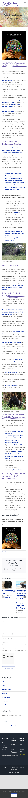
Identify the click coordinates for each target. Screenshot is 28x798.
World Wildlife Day (7, 80)
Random (5, 701)
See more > (20, 206)
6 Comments (7, 597)
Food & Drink (7, 689)
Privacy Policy (14, 769)
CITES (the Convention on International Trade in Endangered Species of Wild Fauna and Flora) (14, 312)
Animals (4, 551)
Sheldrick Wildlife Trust (11, 385)
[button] (3, 597)
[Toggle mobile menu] (25, 2)
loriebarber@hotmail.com (10, 755)
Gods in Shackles (18, 285)
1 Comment (20, 612)
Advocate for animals (11, 442)
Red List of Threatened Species (13, 152)
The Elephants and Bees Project (11, 342)
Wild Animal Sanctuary (11, 372)
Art (4, 686)
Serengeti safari (20, 100)
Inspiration (6, 697)
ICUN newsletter (19, 445)
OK (14, 795)
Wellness (5, 705)
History (5, 693)
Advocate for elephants (12, 440)
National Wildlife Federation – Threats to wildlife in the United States (14, 233)
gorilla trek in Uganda (8, 102)
